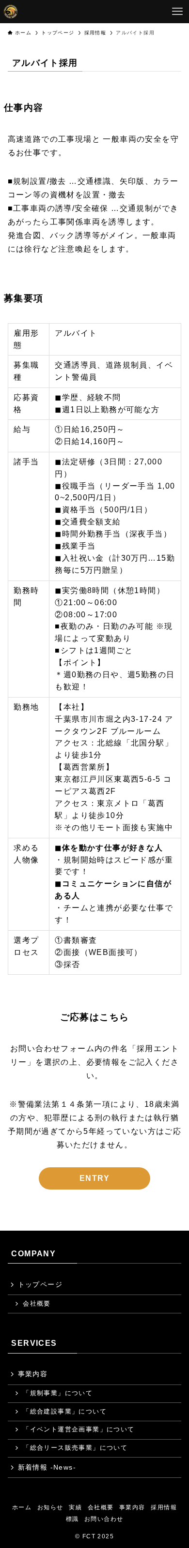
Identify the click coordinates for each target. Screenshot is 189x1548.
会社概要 (37, 1303)
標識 (72, 1519)
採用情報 (164, 1507)
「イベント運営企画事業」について (78, 1429)
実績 (75, 1507)
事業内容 (33, 1374)
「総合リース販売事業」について (75, 1447)
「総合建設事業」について (65, 1411)
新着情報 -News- (47, 1467)
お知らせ (50, 1507)
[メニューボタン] (177, 11)
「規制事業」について (58, 1393)
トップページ (40, 1284)
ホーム (22, 1507)
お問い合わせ (103, 1519)
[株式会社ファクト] (10, 11)
